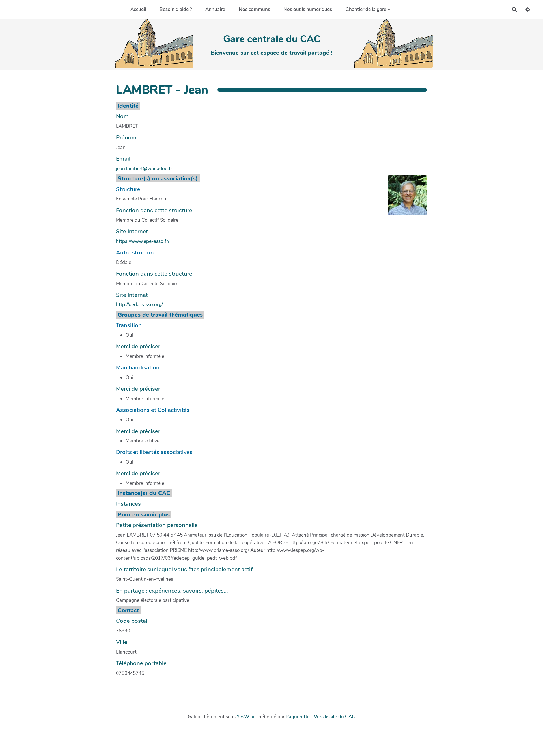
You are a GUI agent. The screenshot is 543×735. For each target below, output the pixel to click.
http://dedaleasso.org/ (139, 304)
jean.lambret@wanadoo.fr (144, 168)
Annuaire (215, 9)
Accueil (138, 9)
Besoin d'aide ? (176, 9)
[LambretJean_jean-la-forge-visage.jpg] (404, 197)
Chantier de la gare (366, 9)
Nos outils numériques (307, 9)
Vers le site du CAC (334, 717)
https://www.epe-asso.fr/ (142, 241)
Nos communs (254, 9)
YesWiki (245, 717)
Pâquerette (298, 717)
